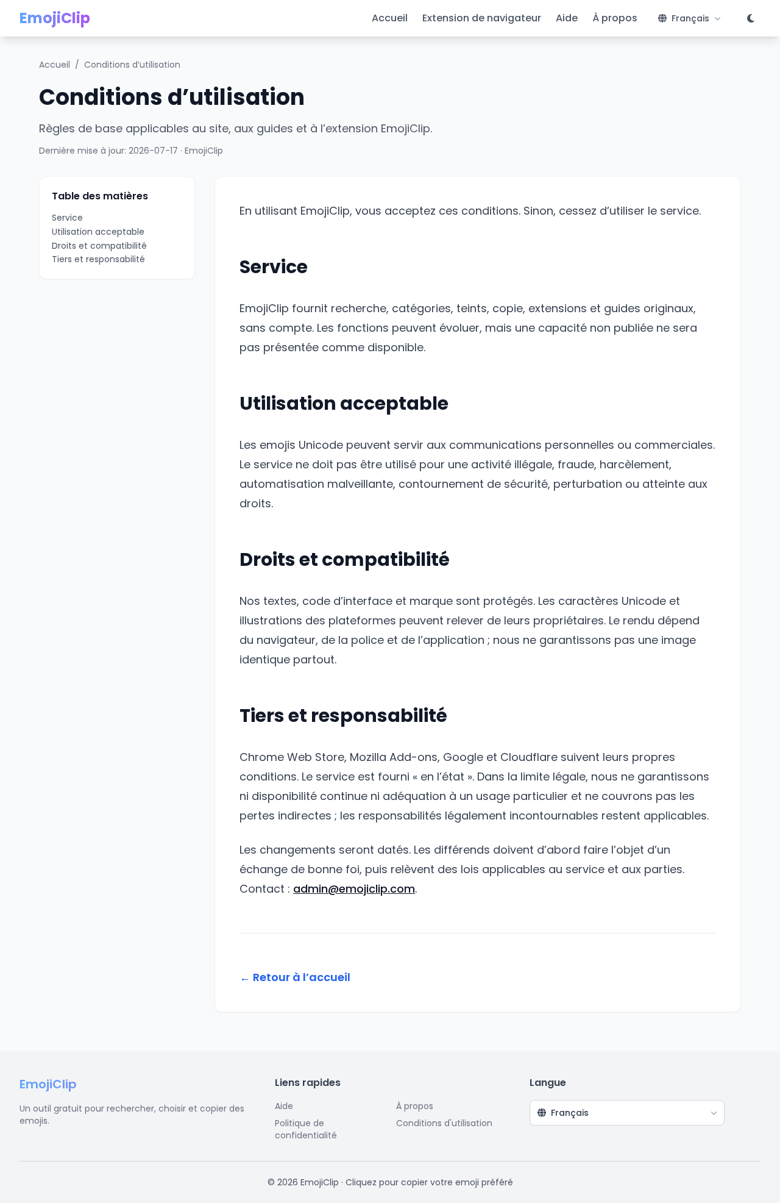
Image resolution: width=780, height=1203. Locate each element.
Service (67, 218)
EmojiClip (55, 18)
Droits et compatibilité (99, 246)
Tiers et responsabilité (98, 260)
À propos (614, 18)
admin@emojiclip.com (354, 888)
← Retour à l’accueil (294, 977)
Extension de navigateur (481, 18)
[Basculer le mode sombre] (750, 18)
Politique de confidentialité (306, 1129)
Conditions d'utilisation (444, 1123)
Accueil (390, 18)
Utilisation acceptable (98, 232)
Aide (567, 18)
